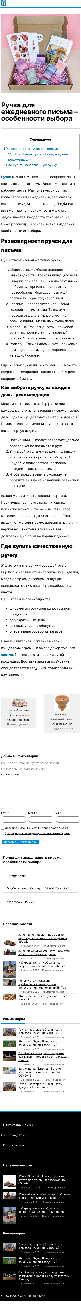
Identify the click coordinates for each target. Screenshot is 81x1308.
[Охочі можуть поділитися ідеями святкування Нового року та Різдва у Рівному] (9, 1056)
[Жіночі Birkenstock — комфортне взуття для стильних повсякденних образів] (9, 940)
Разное (29, 902)
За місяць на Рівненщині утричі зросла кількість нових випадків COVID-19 (40, 1072)
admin (22, 876)
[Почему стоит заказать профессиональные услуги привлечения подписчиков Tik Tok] (9, 982)
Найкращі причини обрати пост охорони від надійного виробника (41, 964)
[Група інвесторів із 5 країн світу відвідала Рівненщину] (9, 1086)
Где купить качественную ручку (30, 165)
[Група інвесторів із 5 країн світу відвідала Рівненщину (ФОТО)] (9, 1032)
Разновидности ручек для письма (31, 149)
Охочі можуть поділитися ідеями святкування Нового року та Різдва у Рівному (43, 1056)
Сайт (58, 812)
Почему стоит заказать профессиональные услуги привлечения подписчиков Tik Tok (42, 984)
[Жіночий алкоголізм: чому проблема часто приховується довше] (9, 952)
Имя (5, 812)
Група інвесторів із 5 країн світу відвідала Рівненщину (40, 1085)
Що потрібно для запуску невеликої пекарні (43, 997)
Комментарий (10, 774)
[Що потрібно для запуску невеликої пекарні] (9, 997)
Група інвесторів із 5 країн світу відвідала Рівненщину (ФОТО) (40, 1031)
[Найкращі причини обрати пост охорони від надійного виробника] (9, 969)
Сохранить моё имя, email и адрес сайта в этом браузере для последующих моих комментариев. (37, 830)
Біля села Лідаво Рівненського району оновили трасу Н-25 (39, 1043)
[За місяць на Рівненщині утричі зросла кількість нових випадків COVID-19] (9, 1070)
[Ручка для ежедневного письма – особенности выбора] (40, 53)
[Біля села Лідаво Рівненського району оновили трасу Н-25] (9, 1043)
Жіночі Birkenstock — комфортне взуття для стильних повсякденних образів (42, 938)
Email (32, 812)
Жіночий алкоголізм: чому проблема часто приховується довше (44, 952)
